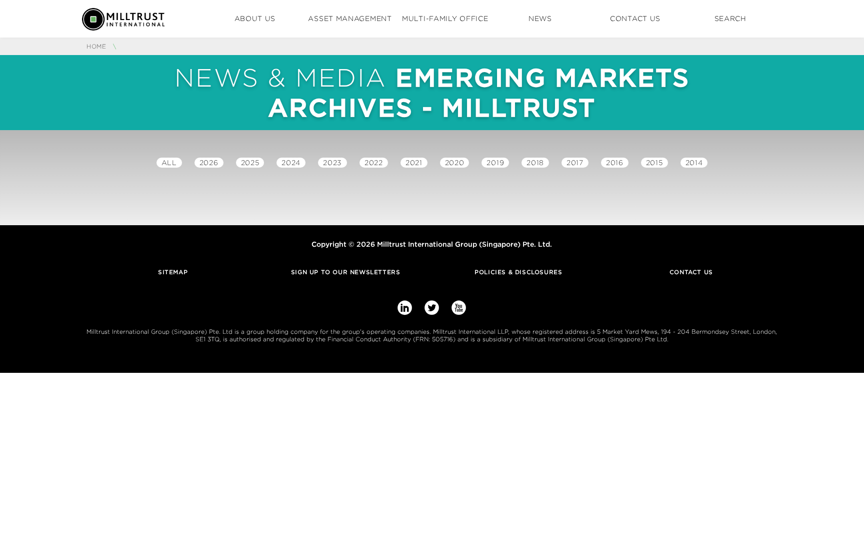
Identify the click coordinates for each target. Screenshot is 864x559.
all (169, 163)
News (540, 19)
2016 (615, 163)
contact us (691, 272)
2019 (495, 163)
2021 (414, 163)
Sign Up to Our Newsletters (345, 272)
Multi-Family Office (445, 19)
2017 (575, 163)
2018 (535, 163)
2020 (454, 163)
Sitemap (173, 272)
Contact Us (635, 19)
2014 (694, 163)
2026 (209, 163)
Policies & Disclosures (518, 272)
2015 (654, 163)
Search (730, 19)
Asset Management (350, 19)
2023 (332, 163)
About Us (255, 19)
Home (97, 46)
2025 (250, 163)
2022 (373, 163)
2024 (291, 163)
